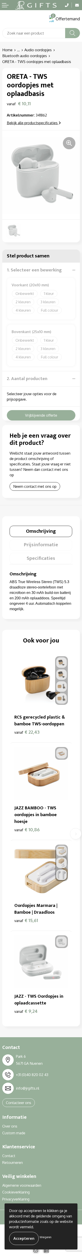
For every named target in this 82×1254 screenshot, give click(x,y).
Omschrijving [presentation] (41, 531)
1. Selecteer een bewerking (34, 270)
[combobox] (33, 33)
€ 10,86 (27, 829)
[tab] (41, 531)
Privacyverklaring (15, 1199)
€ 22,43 (27, 732)
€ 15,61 (26, 920)
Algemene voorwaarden (21, 1185)
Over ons (9, 1126)
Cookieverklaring (16, 1192)
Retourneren (12, 1162)
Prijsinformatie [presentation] (41, 545)
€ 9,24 (26, 1011)
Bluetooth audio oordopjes (24, 56)
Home (7, 50)
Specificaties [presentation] (41, 558)
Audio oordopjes (38, 50)
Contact (8, 1156)
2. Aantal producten (27, 379)
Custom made (13, 1133)
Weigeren (45, 1237)
